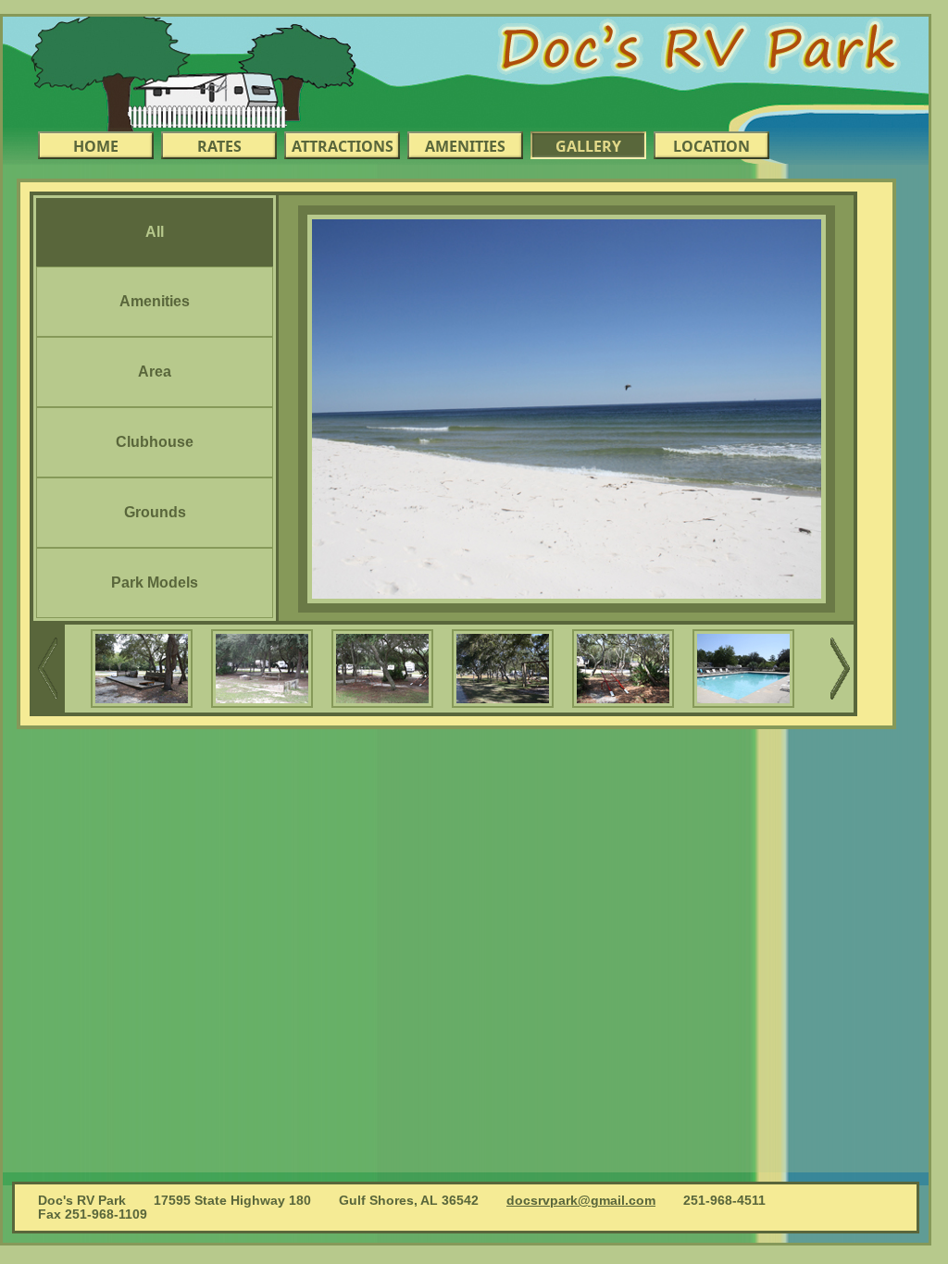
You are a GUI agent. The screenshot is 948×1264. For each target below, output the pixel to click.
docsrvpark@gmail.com (580, 1201)
